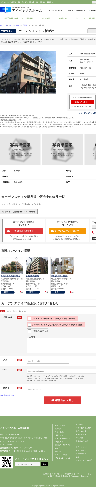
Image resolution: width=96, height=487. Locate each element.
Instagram (85, 476)
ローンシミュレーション (76, 10)
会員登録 (46, 474)
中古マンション (82, 447)
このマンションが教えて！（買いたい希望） (54, 319)
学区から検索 (81, 431)
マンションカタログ (55, 10)
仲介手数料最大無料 (11, 18)
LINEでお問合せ (54, 476)
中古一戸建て (81, 454)
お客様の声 (63, 18)
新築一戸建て (81, 450)
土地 (77, 457)
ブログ (77, 18)
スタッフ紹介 (45, 18)
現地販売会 (58, 442)
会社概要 (58, 429)
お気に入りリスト (83, 441)
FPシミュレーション (62, 458)
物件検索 (30, 18)
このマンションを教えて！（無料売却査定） (58, 325)
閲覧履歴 (79, 438)
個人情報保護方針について (10, 395)
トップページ (59, 425)
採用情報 (58, 451)
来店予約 (55, 474)
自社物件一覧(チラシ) (63, 445)
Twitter (66, 476)
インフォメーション (62, 438)
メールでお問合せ (68, 474)
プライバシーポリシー (86, 474)
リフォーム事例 (60, 455)
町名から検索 (81, 434)
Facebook (75, 476)
